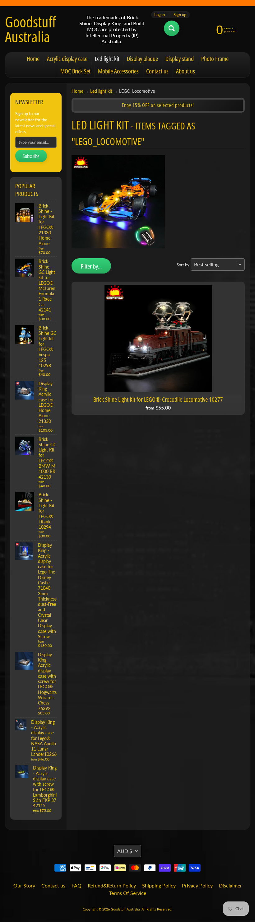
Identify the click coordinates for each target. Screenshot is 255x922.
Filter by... (91, 266)
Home (33, 58)
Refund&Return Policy (112, 885)
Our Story (24, 885)
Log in (159, 15)
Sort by (183, 264)
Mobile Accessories (118, 71)
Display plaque (142, 58)
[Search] (171, 28)
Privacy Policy (197, 885)
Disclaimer (230, 885)
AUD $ (124, 851)
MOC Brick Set (75, 71)
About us (185, 71)
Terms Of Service (127, 893)
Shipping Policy (159, 885)
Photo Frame (215, 58)
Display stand (179, 58)
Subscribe (31, 156)
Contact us (157, 71)
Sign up (180, 15)
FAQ (76, 885)
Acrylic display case (67, 58)
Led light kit (107, 58)
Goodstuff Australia (30, 29)
